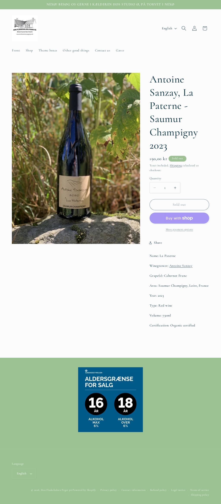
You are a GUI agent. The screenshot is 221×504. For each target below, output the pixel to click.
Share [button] (158, 243)
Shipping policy (200, 494)
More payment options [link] (179, 229)
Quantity (155, 178)
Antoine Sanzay (181, 266)
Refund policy (158, 489)
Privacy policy (108, 489)
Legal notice (178, 489)
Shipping (176, 165)
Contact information (134, 489)
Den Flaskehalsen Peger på (56, 489)
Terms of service (199, 489)
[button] (184, 28)
